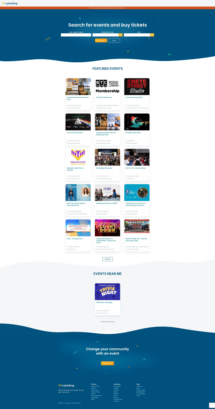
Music (115, 395)
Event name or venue (76, 32)
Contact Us (139, 386)
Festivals (116, 393)
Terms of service (76, 403)
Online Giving (94, 390)
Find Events (101, 40)
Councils (116, 390)
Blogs (138, 388)
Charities (116, 388)
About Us (60, 403)
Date (138, 32)
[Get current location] (121, 34)
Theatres (116, 401)
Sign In (93, 399)
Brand (138, 395)
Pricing (93, 393)
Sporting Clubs (118, 399)
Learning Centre (140, 390)
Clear (114, 40)
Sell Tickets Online (96, 395)
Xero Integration (140, 393)
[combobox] (107, 34)
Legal (67, 403)
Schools (116, 397)
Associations (117, 386)
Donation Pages (95, 392)
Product (93, 388)
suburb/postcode (107, 32)
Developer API (140, 392)
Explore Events (95, 386)
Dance (115, 392)
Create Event (107, 363)
